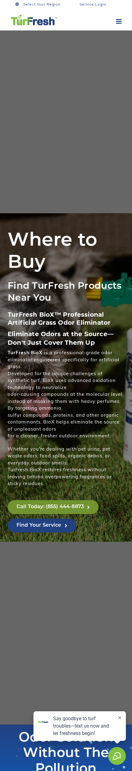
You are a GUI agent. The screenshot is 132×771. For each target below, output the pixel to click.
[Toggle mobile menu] (119, 21)
